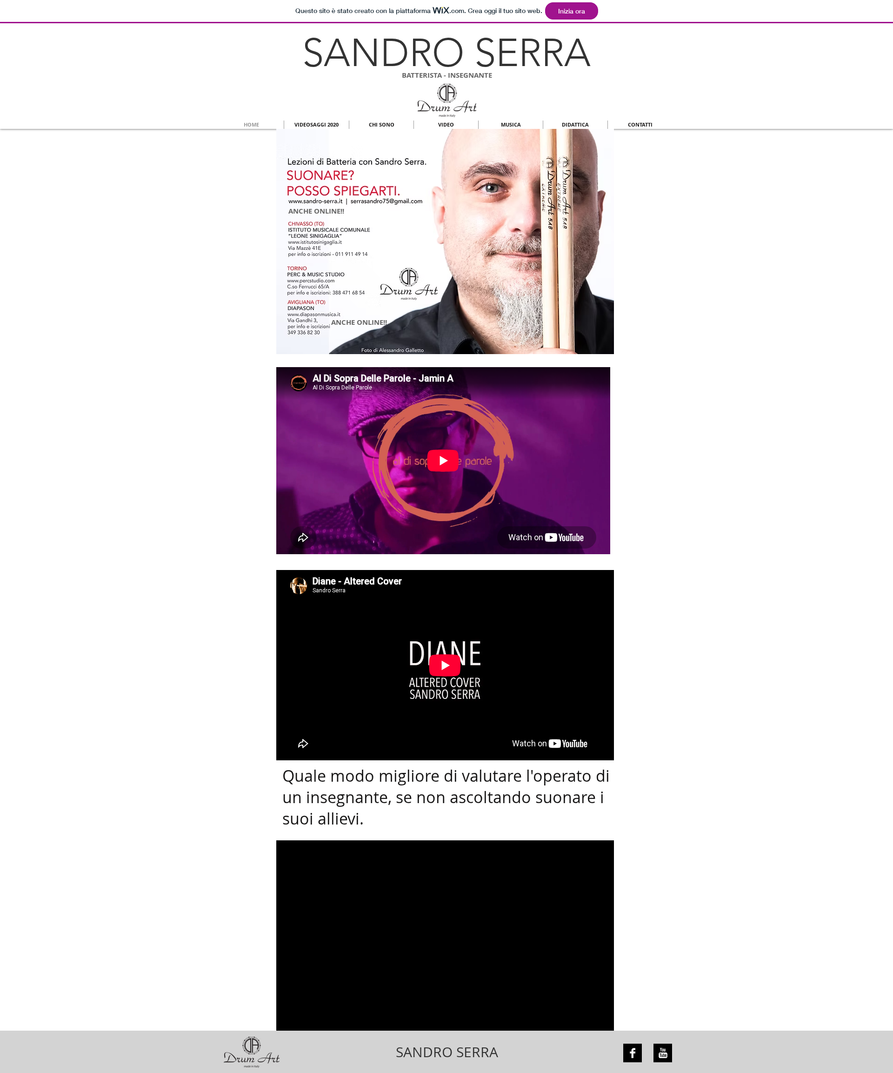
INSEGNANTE (470, 75)
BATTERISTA (422, 75)
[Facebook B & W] (632, 1053)
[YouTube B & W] (662, 1053)
